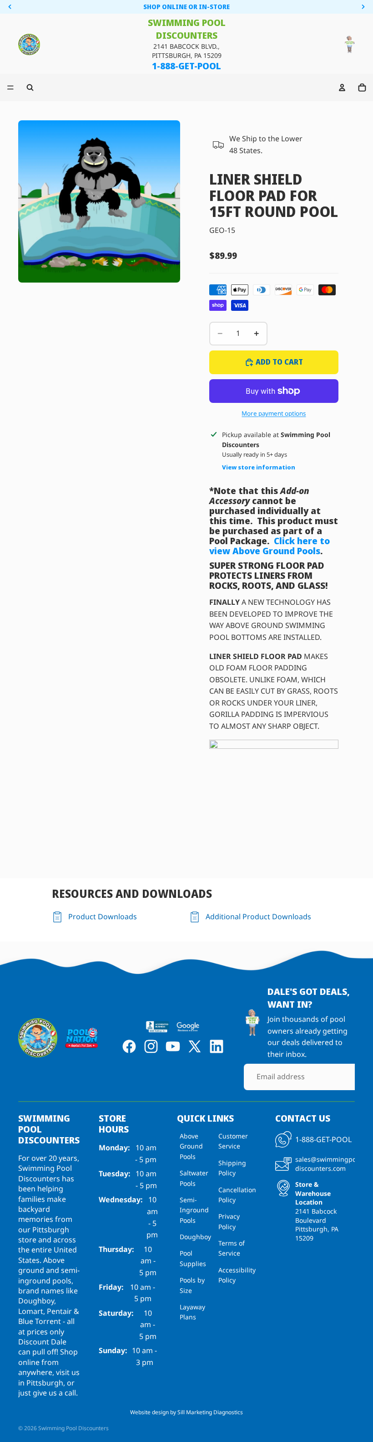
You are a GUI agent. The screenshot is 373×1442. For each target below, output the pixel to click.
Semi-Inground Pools (194, 1210)
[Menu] (10, 87)
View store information (258, 467)
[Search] (30, 87)
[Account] (342, 87)
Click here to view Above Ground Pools (269, 546)
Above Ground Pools (191, 1146)
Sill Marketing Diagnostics (210, 1412)
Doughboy (195, 1236)
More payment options (274, 413)
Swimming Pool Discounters (73, 1428)
